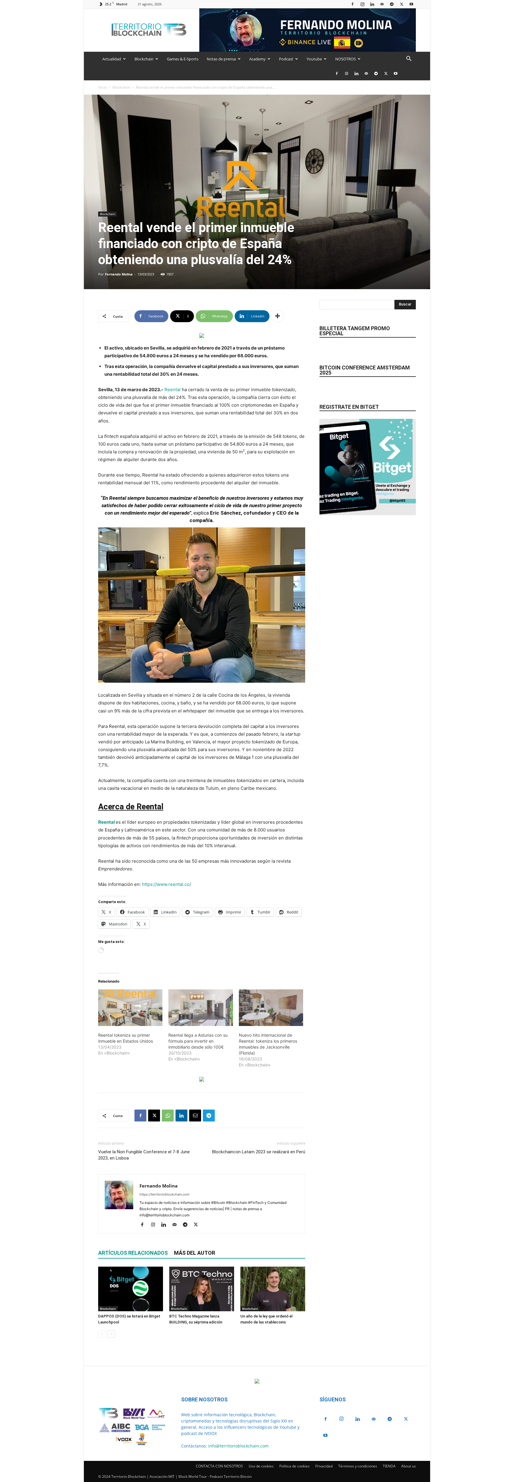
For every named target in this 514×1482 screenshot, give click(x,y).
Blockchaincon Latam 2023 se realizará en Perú (258, 1151)
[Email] (195, 1115)
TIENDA (389, 1466)
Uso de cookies (261, 1466)
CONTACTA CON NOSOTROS (219, 1466)
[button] (409, 59)
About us (408, 1466)
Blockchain (143, 59)
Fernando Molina (119, 274)
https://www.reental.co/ (166, 884)
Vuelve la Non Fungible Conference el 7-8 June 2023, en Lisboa (144, 1155)
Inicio (102, 87)
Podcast (286, 59)
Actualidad (111, 59)
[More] (277, 316)
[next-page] (111, 1334)
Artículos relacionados (133, 1253)
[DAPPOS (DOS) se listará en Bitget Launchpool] (130, 1289)
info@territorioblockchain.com (238, 1446)
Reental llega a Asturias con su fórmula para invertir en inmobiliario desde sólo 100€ (198, 1041)
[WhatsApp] (168, 1115)
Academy (257, 59)
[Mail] (381, 4)
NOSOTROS (345, 59)
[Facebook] (352, 4)
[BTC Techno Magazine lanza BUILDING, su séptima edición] (201, 1289)
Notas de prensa (221, 59)
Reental (172, 389)
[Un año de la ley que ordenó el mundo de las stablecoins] (272, 1289)
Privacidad (324, 1466)
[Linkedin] (372, 4)
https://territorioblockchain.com (164, 1194)
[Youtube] (411, 4)
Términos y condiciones (357, 1466)
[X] (401, 4)
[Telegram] (391, 4)
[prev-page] (102, 1334)
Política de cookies (294, 1466)
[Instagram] (362, 4)
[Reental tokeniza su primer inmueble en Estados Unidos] (130, 1007)
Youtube (314, 59)
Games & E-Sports (182, 59)
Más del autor (194, 1253)
